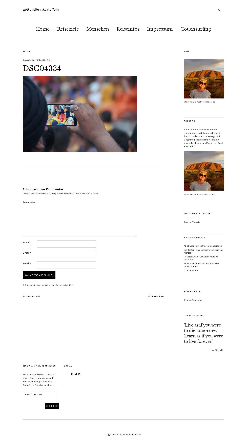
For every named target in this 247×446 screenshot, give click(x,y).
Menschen (97, 29)
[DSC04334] (80, 151)
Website (27, 263)
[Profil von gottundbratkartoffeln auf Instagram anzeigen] (79, 374)
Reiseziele (68, 29)
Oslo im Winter (191, 270)
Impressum (160, 29)
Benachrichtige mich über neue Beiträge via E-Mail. (50, 285)
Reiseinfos (128, 29)
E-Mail (27, 253)
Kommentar (29, 202)
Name (26, 242)
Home (43, 29)
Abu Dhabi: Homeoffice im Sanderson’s (203, 246)
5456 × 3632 (46, 60)
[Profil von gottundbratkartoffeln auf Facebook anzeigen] (72, 374)
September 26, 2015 (31, 60)
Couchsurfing (195, 29)
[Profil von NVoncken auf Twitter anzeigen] (76, 374)
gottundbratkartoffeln (41, 9)
